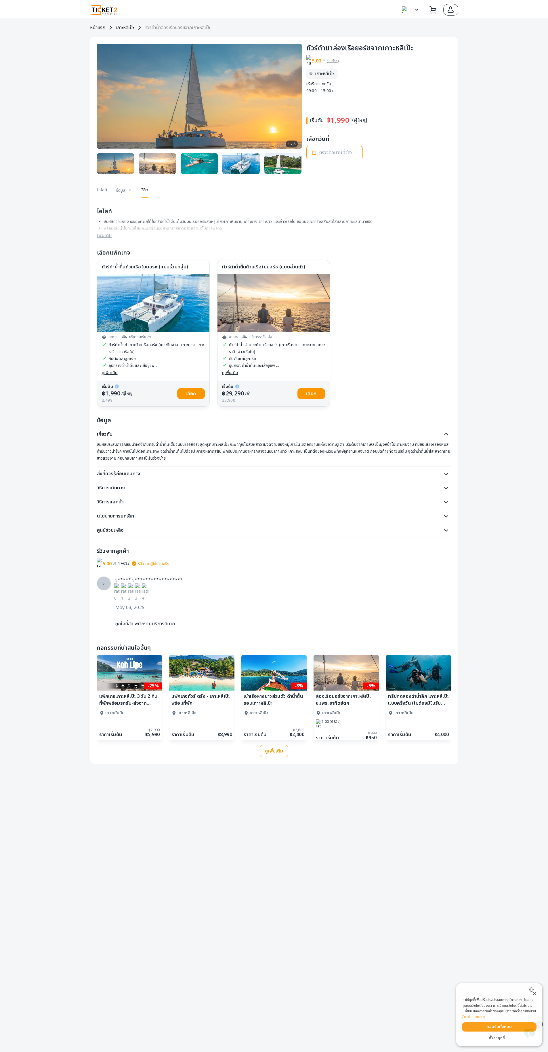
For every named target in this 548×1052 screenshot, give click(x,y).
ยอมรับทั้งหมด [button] (499, 1027)
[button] (450, 10)
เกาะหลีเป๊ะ (125, 27)
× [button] (534, 994)
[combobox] (532, 989)
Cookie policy (473, 1016)
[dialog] (499, 1014)
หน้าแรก (97, 27)
